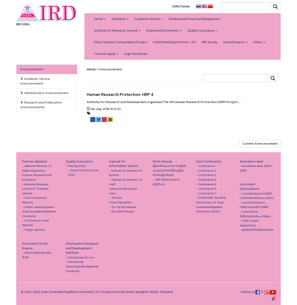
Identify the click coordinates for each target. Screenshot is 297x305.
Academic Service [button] (147, 18)
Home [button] (99, 18)
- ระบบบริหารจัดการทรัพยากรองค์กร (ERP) (254, 204)
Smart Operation (120, 202)
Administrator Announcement (45, 93)
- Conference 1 (206, 166)
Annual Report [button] (234, 42)
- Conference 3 (206, 175)
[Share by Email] (110, 119)
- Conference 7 (206, 193)
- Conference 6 (206, 188)
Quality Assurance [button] (201, 30)
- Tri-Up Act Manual (122, 207)
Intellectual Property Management (194, 18)
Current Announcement (260, 143)
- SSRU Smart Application (249, 222)
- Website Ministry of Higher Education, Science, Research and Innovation (37, 173)
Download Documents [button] (163, 30)
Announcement (31, 69)
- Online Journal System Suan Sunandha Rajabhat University (39, 211)
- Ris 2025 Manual (121, 211)
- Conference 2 (206, 170)
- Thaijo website (33, 229)
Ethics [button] (258, 42)
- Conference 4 (206, 179)
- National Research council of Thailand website (35, 188)
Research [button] (119, 18)
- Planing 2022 (76, 166)
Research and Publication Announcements (41, 105)
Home (91, 69)
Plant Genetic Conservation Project (120, 42)
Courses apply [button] (105, 53)
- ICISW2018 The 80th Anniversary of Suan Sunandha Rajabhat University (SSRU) (211, 204)
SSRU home (181, 6)
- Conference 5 (206, 184)
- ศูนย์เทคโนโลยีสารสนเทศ (256, 229)
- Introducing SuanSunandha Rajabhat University (82, 266)
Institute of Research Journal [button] (116, 30)
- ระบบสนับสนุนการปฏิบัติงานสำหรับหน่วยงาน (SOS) (257, 195)
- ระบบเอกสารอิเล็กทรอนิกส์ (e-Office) (255, 213)
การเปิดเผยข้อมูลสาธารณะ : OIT (174, 42)
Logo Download (135, 53)
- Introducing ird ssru (80, 257)
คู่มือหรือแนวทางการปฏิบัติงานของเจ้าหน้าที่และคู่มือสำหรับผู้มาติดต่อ (169, 170)
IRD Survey (209, 42)
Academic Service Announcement (35, 81)
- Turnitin (115, 197)
